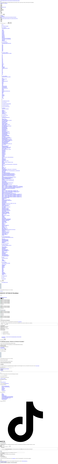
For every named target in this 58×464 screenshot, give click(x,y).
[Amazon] (4, 441)
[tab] (4, 337)
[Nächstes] (3, 304)
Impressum (5, 461)
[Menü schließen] (4, 14)
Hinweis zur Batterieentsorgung (6, 386)
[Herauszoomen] (1, 310)
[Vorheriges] (1, 304)
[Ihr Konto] (1, 13)
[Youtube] (0, 441)
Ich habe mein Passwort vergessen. (4, 368)
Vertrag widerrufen (4, 399)
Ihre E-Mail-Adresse (3, 367)
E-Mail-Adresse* (2, 445)
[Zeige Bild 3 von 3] (2, 305)
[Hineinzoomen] (4, 310)
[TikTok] (25, 441)
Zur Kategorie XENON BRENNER (6, 43)
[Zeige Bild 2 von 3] (1, 305)
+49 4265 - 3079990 (2, 378)
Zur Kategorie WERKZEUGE (6, 117)
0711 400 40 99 (2, 347)
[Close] (1, 21)
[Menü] (1, 6)
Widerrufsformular (4, 395)
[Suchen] (2, 10)
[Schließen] (0, 309)
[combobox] (4, 23)
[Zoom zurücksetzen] (3, 310)
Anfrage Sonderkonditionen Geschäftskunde (7, 397)
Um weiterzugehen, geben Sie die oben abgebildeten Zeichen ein (8, 452)
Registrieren (5, 3)
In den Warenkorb (3, 325)
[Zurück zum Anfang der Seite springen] (1, 460)
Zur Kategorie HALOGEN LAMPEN (7, 53)
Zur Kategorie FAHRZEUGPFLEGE (6, 245)
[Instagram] (2, 441)
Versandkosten (20, 321)
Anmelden (1, 3)
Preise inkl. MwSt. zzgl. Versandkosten (5, 320)
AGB (2, 393)
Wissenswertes (4, 390)
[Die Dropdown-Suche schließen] (11, 23)
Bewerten (1, 291)
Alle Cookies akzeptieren (14, 462)
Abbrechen (1, 370)
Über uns (3, 389)
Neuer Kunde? (37, 365)
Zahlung (3, 394)
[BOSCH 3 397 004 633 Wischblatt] (5, 299)
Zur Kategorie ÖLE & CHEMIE (6, 263)
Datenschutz (3, 388)
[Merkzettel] (1, 11)
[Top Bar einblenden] (1, 20)
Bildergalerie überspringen (3, 297)
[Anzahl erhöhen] (7, 324)
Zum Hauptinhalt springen (3, 0)
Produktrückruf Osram (4, 398)
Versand (3, 387)
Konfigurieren (8, 462)
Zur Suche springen (9, 0)
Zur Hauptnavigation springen (16, 0)
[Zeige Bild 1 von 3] (0, 305)
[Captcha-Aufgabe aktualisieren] (1, 451)
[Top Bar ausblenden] (1, 4)
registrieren (3, 16)
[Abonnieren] (10, 446)
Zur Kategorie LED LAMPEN (6, 28)
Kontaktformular (6, 383)
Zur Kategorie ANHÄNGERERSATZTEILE (7, 237)
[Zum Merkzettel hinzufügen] (2, 298)
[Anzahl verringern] (2, 324)
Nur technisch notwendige (4, 462)
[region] (29, 308)
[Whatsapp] (3, 441)
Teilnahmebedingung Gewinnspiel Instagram (7, 396)
